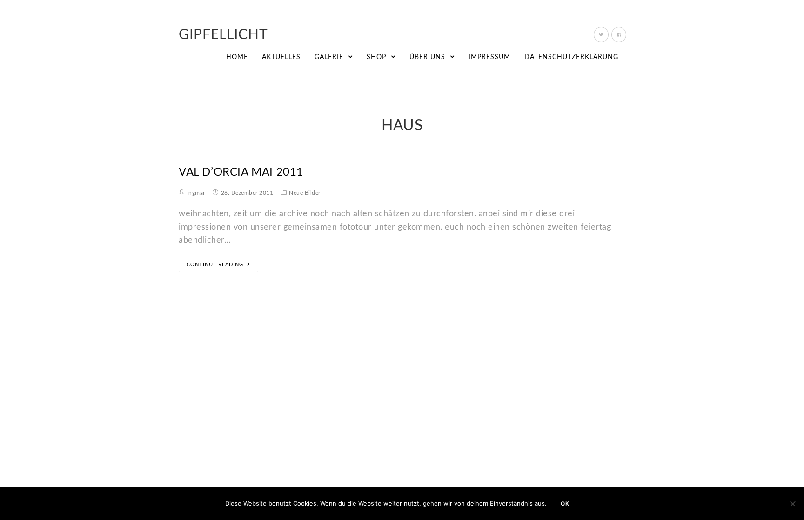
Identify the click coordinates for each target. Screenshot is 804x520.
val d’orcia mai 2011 (241, 172)
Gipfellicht (223, 35)
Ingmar (196, 193)
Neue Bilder (305, 193)
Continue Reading (215, 264)
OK (565, 503)
